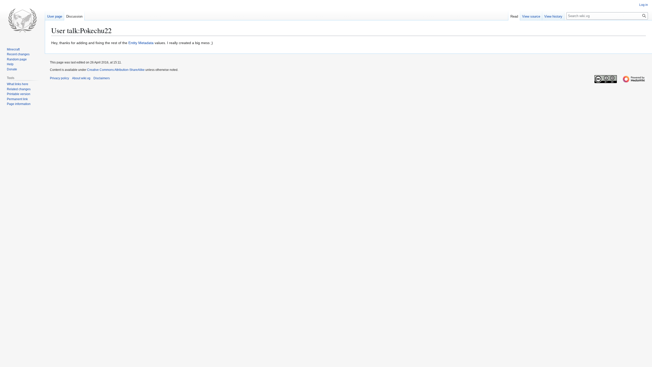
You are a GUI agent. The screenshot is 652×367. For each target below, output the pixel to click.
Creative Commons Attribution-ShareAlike (116, 70)
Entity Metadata (141, 43)
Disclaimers (101, 78)
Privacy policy (59, 78)
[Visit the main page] (22, 20)
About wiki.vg (81, 78)
